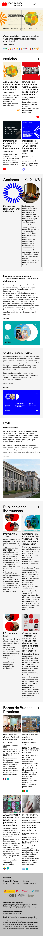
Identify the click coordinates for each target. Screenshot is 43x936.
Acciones (16, 881)
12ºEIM (24, 97)
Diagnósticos (27, 99)
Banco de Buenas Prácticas (9, 750)
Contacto (26, 881)
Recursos (16, 883)
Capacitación (8, 44)
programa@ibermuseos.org (12, 913)
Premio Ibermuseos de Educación (11, 754)
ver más (6, 318)
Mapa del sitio (7, 881)
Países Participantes (29, 883)
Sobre (5, 883)
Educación (16, 751)
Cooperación (8, 151)
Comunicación (32, 97)
